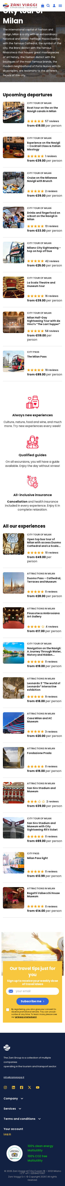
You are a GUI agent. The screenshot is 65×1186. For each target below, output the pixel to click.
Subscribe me (31, 1001)
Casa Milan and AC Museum (39, 719)
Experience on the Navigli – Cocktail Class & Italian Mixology (43, 146)
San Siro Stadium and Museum (41, 789)
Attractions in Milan (41, 573)
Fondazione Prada (39, 753)
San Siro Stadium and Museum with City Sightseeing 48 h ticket (42, 826)
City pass (33, 352)
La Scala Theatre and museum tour (41, 284)
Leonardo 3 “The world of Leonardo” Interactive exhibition (43, 686)
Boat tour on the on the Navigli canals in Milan (42, 109)
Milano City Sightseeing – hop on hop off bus (44, 249)
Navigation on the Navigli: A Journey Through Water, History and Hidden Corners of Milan (44, 653)
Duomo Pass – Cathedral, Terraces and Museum (44, 579)
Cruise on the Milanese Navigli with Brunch (42, 179)
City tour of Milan (39, 103)
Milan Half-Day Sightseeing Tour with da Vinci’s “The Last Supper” (43, 321)
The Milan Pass (37, 356)
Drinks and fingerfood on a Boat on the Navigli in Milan (43, 216)
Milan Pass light (37, 858)
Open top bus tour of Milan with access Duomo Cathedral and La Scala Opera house (44, 544)
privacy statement (26, 1017)
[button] (60, 5)
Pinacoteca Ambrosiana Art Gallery (43, 614)
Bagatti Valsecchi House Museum (43, 894)
